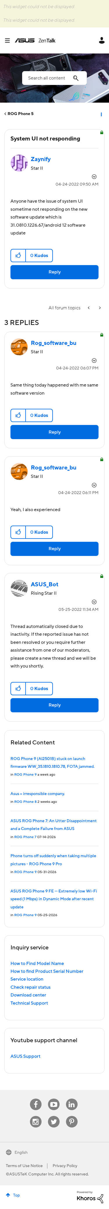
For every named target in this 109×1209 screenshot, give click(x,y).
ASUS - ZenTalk (35, 40)
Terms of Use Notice (24, 1166)
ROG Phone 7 (25, 837)
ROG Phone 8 (25, 802)
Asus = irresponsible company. (37, 793)
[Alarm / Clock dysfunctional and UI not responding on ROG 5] (89, 308)
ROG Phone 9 (25, 774)
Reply (55, 272)
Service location (26, 979)
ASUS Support (25, 1056)
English (21, 1152)
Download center (28, 995)
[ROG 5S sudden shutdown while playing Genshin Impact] (99, 308)
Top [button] (16, 1195)
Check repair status (30, 987)
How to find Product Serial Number (46, 971)
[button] (18, 255)
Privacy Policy (65, 1166)
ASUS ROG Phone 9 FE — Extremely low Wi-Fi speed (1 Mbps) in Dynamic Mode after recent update (53, 899)
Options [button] (101, 114)
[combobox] (54, 78)
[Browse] (9, 40)
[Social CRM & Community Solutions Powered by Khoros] (90, 1197)
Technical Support (29, 1003)
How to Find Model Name (37, 963)
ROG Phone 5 (20, 114)
